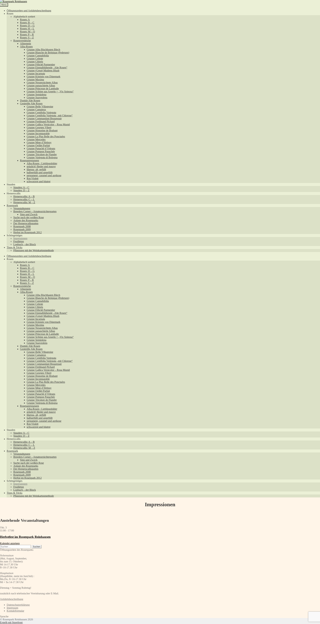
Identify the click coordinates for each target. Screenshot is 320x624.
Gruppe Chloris (35, 61)
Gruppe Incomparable (38, 133)
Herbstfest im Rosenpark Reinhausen (25, 537)
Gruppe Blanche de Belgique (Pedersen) (48, 52)
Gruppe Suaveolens (37, 97)
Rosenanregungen (29, 160)
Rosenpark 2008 (22, 226)
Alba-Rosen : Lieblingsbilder (42, 163)
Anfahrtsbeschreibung (11, 599)
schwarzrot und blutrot (38, 181)
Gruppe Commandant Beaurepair (44, 118)
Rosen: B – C (27, 22)
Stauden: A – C (21, 187)
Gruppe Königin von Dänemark (43, 76)
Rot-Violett (32, 178)
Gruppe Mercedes (36, 139)
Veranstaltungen (21, 208)
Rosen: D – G (27, 25)
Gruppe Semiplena (36, 94)
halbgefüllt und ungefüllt (39, 172)
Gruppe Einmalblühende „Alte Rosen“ (47, 67)
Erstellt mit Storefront (11, 622)
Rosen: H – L (27, 28)
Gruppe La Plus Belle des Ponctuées (46, 136)
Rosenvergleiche (22, 40)
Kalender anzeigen (10, 543)
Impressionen (20, 238)
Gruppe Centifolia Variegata (41, 112)
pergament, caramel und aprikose (44, 175)
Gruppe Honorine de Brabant (42, 130)
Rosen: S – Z (27, 37)
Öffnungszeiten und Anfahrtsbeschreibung (29, 10)
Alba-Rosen (26, 46)
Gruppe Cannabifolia (38, 55)
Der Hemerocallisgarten (25, 223)
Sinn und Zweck (29, 214)
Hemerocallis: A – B (24, 196)
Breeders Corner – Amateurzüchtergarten (34, 211)
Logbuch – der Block (24, 244)
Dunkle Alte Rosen (30, 100)
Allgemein (25, 43)
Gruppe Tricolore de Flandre (42, 154)
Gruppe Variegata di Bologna (42, 157)
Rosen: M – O (27, 31)
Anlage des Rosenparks (25, 220)
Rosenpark (12, 205)
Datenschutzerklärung (18, 604)
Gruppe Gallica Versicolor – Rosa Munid (48, 124)
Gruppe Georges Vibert (39, 127)
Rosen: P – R (27, 34)
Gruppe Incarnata (36, 73)
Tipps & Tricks (14, 247)
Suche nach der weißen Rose (28, 217)
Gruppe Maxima (35, 79)
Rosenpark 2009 (22, 229)
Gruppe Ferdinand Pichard (41, 121)
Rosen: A (25, 19)
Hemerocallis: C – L (24, 199)
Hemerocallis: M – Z (24, 202)
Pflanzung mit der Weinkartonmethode (33, 250)
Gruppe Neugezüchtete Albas (42, 82)
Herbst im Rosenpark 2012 (27, 232)
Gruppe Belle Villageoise (40, 106)
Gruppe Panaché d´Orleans (41, 148)
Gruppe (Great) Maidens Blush (43, 70)
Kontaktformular (15, 610)
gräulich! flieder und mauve (41, 166)
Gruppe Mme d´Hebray (39, 142)
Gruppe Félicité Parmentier (41, 64)
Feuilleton (18, 241)
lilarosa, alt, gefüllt (36, 169)
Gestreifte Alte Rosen (31, 103)
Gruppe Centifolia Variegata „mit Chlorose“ (50, 115)
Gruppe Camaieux (36, 109)
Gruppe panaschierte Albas (41, 85)
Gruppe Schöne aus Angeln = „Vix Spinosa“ (50, 91)
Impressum (12, 607)
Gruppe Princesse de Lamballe (43, 88)
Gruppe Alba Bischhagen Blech (43, 49)
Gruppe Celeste (35, 58)
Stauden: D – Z (21, 190)
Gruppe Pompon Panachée (41, 151)
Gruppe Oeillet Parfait (38, 145)
